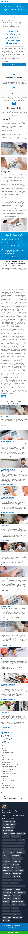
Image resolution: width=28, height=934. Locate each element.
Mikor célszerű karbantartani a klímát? (10, 768)
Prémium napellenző (7, 849)
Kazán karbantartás (14, 883)
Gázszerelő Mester (17, 879)
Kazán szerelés (6, 886)
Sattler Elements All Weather (8, 852)
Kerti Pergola (21, 886)
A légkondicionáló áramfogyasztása (9, 773)
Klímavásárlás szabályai (7, 782)
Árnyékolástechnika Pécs (17, 858)
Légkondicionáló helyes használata (9, 769)
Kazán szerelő (14, 886)
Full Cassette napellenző (8, 830)
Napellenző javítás (6, 895)
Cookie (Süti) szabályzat (11, 927)
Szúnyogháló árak (6, 914)
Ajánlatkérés (14, 64)
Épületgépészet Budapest (8, 867)
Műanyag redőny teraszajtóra (18, 842)
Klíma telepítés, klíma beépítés (11, 796)
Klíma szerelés (4, 748)
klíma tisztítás (23, 798)
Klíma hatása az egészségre (8, 787)
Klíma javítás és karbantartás (11, 798)
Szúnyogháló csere (16, 914)
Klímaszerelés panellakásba (8, 755)
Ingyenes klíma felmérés (7, 771)
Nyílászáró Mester (16, 898)
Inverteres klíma (4, 776)
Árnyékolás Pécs (6, 858)
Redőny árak (14, 904)
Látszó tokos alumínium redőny (9, 839)
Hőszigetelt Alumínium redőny (9, 833)
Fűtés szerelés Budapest (8, 870)
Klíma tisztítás (5, 757)
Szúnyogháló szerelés (17, 917)
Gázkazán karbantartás (16, 873)
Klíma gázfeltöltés (19, 796)
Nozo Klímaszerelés (7, 898)
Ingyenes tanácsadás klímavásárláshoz (10, 764)
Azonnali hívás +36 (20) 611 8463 (14, 932)
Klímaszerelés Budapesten (19, 892)
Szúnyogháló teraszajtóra (15, 855)
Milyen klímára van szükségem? (9, 766)
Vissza (5, 68)
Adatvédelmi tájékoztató (11, 929)
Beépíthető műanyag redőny (8, 827)
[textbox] (14, 208)
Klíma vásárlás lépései (6, 762)
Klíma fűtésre (5, 783)
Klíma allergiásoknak (6, 789)
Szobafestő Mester (15, 910)
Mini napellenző (21, 839)
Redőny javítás (22, 904)
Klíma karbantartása (6, 778)
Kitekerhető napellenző (15, 836)
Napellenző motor (6, 846)
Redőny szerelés (15, 907)
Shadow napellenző (20, 852)
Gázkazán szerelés (6, 876)
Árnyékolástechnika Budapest (9, 821)
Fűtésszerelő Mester (19, 870)
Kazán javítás (5, 883)
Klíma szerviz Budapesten (7, 759)
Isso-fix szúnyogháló (21, 833)
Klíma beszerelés (5, 754)
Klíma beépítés (17, 889)
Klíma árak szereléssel (7, 889)
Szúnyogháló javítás (7, 917)
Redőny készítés (6, 907)
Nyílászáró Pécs (6, 901)
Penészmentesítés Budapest (17, 901)
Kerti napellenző (6, 836)
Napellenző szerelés (16, 895)
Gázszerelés (5, 864)
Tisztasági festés (6, 920)
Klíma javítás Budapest (7, 892)
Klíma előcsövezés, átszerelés (8, 780)
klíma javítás (19, 798)
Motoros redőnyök (6, 842)
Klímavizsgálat (5, 750)
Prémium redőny (6, 904)
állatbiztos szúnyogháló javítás (9, 824)
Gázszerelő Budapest (7, 879)
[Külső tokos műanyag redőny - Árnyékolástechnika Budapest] (4, 806)
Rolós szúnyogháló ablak (18, 849)
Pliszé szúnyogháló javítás (17, 846)
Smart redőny (5, 855)
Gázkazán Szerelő (16, 876)
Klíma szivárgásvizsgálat (7, 752)
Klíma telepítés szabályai (7, 785)
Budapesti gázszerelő (16, 861)
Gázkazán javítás (6, 873)
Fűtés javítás (17, 867)
